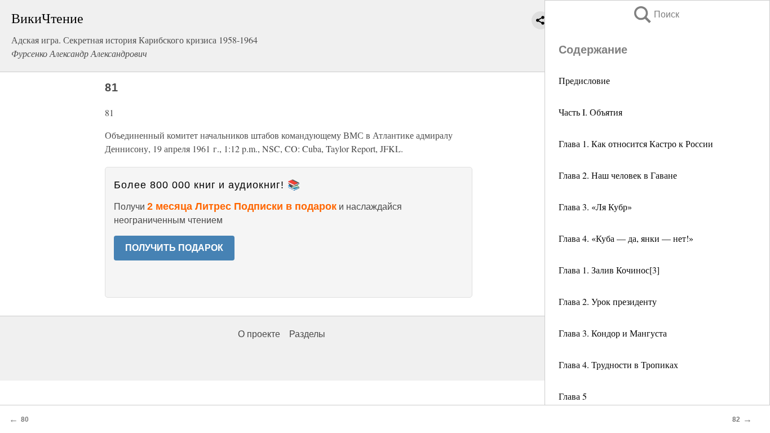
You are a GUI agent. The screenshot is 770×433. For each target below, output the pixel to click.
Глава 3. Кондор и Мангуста (613, 333)
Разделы (307, 334)
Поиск (655, 14)
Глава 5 (573, 396)
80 (25, 419)
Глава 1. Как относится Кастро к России (636, 143)
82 (736, 419)
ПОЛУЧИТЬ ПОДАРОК (174, 248)
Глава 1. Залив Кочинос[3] (609, 270)
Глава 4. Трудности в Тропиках (618, 364)
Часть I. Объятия (590, 112)
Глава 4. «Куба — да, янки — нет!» (626, 238)
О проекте (259, 334)
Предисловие (584, 80)
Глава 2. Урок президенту (608, 301)
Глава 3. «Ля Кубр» (595, 207)
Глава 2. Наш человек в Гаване (618, 175)
